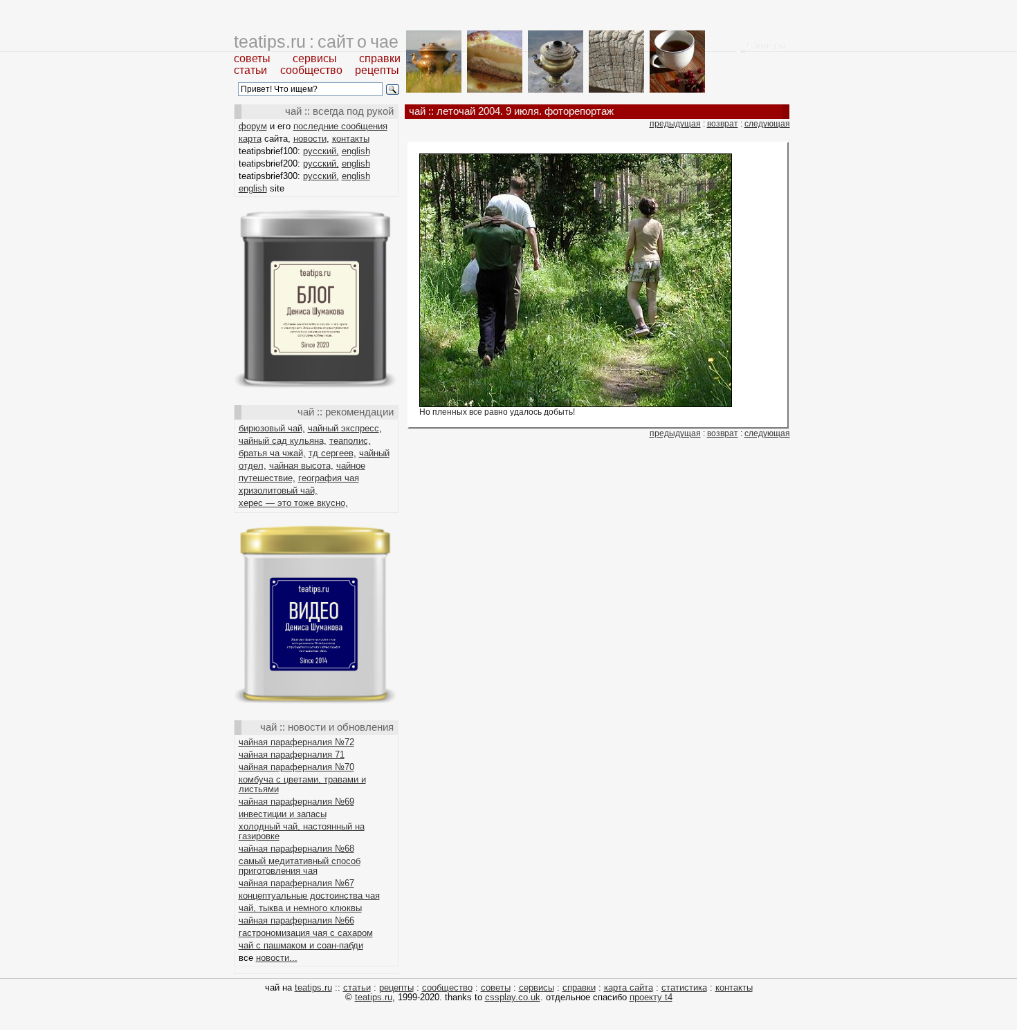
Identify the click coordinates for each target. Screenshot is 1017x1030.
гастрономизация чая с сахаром (306, 933)
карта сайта (628, 987)
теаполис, (350, 441)
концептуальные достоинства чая (309, 895)
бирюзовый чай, (272, 428)
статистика (684, 987)
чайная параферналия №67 (296, 883)
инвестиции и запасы (283, 814)
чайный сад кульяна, (283, 441)
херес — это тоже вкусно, (293, 503)
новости (310, 138)
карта (250, 138)
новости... (276, 958)
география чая (328, 478)
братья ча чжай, (272, 453)
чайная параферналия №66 (296, 920)
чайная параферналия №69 (296, 801)
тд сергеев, (332, 453)
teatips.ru (313, 987)
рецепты (377, 70)
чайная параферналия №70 (296, 767)
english (356, 151)
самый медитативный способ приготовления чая (299, 866)
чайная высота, (301, 465)
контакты (350, 138)
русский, (321, 151)
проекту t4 (651, 997)
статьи (250, 70)
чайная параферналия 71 (292, 754)
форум (253, 126)
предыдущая (675, 124)
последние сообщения (340, 126)
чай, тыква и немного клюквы (300, 908)
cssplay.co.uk (512, 997)
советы (252, 58)
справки (380, 58)
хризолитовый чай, (278, 490)
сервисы (315, 58)
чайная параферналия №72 (296, 742)
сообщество (311, 70)
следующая (767, 124)
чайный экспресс (343, 428)
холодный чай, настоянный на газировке (302, 831)
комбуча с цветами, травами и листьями (302, 784)
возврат (722, 124)
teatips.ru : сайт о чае (316, 41)
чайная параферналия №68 (296, 848)
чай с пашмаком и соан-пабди (301, 945)
